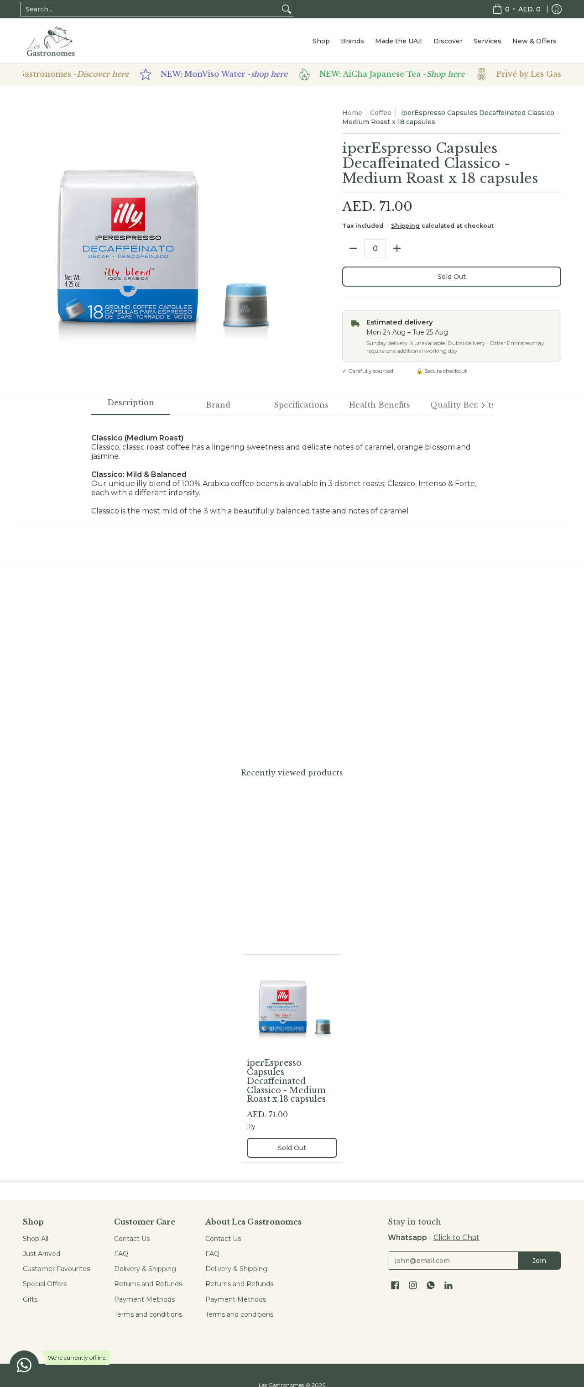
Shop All (35, 1239)
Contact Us (132, 1239)
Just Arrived (41, 1254)
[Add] (397, 248)
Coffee (380, 113)
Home (352, 113)
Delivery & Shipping (145, 1269)
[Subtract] (353, 248)
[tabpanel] (292, 465)
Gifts (30, 1299)
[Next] (483, 405)
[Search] (286, 9)
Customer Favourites (56, 1269)
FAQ (121, 1254)
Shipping (405, 225)
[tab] (130, 406)
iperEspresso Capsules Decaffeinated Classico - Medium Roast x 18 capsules (286, 1081)
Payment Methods (144, 1299)
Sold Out (452, 276)
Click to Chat (456, 1237)
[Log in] (557, 9)
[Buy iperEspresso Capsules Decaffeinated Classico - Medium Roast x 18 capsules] (292, 1004)
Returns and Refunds (148, 1284)
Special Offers (45, 1284)
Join (539, 1260)
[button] (395, 1285)
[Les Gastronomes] (50, 41)
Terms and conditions (148, 1314)
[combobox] (150, 9)
